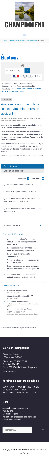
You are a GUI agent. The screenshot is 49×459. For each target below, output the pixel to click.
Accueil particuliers (10, 83)
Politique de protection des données (19, 416)
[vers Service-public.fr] (26, 77)
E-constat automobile (16, 290)
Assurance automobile (16, 302)
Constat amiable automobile (19, 296)
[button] (22, 184)
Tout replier (22, 179)
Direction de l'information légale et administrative (19, 328)
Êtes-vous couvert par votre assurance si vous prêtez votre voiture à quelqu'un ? (23, 268)
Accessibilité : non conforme (15, 408)
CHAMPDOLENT (24, 24)
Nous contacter (9, 371)
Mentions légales (10, 413)
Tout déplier (37, 179)
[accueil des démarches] (22, 65)
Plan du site (8, 410)
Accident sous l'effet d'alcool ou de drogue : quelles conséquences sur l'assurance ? (21, 241)
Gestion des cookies (12, 419)
